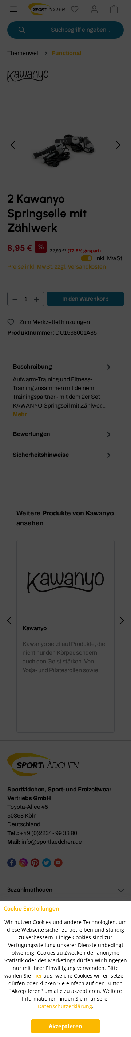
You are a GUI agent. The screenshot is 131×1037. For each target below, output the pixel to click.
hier (37, 975)
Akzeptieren (65, 1026)
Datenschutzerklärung (65, 1006)
